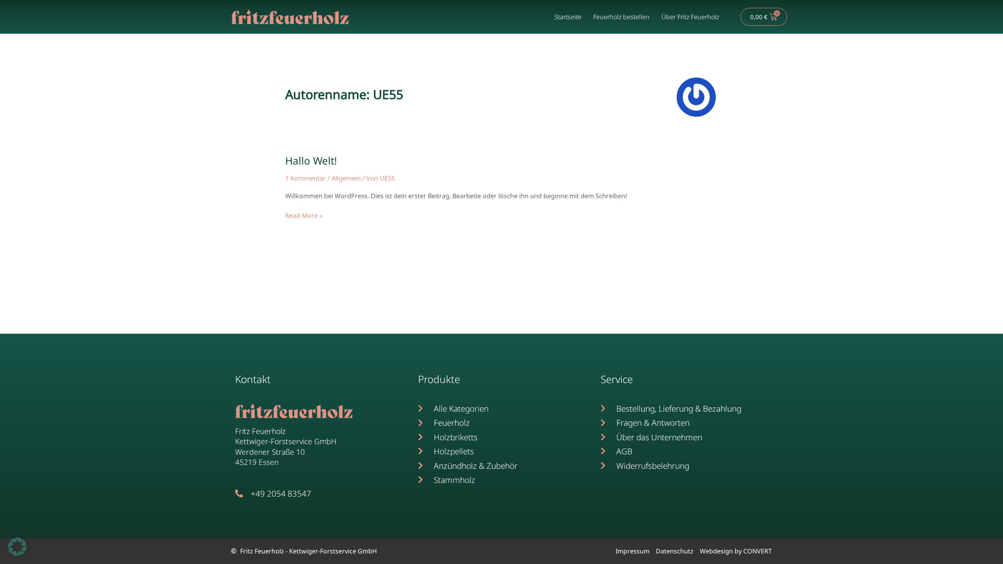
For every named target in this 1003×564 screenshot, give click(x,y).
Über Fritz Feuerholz (690, 17)
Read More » (303, 215)
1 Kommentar (305, 178)
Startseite (567, 17)
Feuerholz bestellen (621, 17)
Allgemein (346, 178)
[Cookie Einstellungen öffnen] (17, 554)
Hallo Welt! (311, 161)
